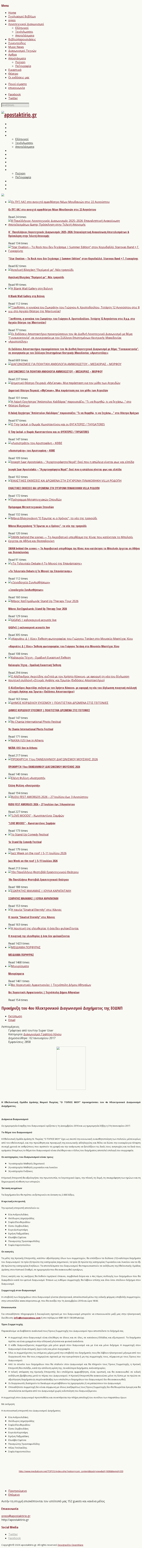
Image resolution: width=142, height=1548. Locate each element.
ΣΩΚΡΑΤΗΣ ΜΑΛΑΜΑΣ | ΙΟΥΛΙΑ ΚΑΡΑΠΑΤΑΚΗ (33, 898)
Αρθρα (12, 54)
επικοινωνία (16, 88)
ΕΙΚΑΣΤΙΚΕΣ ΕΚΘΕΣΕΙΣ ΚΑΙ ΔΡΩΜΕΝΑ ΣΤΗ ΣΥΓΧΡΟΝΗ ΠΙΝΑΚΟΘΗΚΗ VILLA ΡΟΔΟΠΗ (54, 488)
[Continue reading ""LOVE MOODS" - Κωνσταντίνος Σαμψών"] (36, 815)
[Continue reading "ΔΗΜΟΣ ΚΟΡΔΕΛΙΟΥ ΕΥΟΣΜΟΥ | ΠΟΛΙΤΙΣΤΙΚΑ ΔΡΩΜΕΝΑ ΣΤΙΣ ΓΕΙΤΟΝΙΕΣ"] (58, 703)
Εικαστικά (14, 70)
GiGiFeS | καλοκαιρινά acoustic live (29, 627)
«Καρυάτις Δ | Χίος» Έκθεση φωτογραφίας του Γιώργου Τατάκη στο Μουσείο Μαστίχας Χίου (63, 646)
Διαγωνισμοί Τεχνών (22, 51)
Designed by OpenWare (70, 1544)
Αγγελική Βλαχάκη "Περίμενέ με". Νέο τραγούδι (36, 277)
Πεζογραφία (23, 66)
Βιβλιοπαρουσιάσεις (22, 39)
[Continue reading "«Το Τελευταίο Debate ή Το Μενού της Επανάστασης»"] (45, 563)
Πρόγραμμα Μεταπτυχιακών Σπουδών (31, 507)
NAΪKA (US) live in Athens (22, 748)
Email (11, 1020)
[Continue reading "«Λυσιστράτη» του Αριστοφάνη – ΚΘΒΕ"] (35, 443)
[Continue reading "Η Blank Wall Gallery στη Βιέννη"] (30, 288)
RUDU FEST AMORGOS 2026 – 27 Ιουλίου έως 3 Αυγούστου (41, 804)
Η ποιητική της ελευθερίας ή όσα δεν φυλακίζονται (39, 936)
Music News (16, 47)
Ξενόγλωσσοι (24, 32)
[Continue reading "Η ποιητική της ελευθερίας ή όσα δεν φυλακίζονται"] (43, 928)
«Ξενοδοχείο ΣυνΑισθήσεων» (25, 590)
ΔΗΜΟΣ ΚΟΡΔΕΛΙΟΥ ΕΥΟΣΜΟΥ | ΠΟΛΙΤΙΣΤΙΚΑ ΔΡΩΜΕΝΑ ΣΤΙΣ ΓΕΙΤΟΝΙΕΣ (49, 710)
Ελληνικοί (22, 28)
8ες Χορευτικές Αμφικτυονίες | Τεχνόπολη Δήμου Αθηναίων (43, 992)
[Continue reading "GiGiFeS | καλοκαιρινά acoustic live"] (32, 620)
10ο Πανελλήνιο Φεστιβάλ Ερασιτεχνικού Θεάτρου (38, 879)
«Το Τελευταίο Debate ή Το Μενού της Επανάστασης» (40, 571)
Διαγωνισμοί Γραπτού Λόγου (42, 1034)
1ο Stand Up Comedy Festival (25, 842)
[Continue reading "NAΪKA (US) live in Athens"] (26, 740)
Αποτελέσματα (24, 35)
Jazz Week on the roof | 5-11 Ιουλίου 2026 (32, 861)
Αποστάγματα (17, 58)
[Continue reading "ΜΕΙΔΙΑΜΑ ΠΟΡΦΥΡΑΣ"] (24, 947)
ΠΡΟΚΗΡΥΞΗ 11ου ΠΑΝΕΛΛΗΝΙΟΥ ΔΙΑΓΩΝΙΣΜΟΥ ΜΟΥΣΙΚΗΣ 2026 (44, 767)
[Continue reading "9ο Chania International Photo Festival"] (34, 722)
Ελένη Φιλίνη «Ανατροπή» (24, 785)
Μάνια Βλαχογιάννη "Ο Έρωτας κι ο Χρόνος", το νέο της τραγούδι (47, 526)
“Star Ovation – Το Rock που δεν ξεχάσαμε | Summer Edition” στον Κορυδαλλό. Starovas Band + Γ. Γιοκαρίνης (73, 258)
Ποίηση (20, 62)
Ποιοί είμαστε (17, 84)
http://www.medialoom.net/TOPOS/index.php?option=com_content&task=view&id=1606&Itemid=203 (71, 1471)
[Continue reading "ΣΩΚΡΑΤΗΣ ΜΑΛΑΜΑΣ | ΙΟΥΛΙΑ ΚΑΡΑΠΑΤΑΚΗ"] (39, 891)
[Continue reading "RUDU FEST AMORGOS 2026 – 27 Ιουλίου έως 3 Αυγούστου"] (48, 797)
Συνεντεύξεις (17, 43)
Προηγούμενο (17, 1491)
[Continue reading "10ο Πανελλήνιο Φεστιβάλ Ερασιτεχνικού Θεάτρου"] (43, 872)
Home (12, 13)
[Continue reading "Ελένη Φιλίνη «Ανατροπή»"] (26, 778)
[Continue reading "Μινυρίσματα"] (18, 966)
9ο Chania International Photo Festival (30, 729)
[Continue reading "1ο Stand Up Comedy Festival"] (28, 834)
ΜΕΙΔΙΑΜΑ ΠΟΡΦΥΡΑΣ (21, 955)
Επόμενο (14, 1495)
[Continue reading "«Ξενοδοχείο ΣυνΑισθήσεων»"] (29, 582)
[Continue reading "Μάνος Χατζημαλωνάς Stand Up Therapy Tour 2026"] (43, 601)
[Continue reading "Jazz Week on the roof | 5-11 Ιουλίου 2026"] (37, 853)
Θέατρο (13, 74)
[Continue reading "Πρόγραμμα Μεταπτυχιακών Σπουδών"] (35, 499)
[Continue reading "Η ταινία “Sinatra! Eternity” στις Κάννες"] (35, 910)
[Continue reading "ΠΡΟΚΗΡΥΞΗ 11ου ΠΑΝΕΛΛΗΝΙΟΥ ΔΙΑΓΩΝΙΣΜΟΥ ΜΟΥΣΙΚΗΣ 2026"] (53, 759)
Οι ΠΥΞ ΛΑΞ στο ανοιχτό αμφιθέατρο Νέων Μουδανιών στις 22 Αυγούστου (52, 209)
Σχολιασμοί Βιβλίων (22, 16)
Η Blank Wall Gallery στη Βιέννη (26, 296)
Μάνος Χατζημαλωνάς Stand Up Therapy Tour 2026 (37, 609)
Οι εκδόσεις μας (18, 77)
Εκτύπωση (15, 1016)
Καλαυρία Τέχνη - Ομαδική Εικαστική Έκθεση (34, 665)
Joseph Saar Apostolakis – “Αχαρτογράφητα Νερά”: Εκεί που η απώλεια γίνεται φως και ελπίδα (65, 469)
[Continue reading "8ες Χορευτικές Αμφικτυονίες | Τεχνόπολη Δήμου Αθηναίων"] (49, 985)
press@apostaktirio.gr (15, 1516)
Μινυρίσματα (16, 974)
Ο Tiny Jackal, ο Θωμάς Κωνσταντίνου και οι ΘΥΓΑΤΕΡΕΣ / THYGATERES (48, 432)
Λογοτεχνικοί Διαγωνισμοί (26, 24)
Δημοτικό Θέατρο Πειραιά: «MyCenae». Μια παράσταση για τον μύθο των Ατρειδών (58, 390)
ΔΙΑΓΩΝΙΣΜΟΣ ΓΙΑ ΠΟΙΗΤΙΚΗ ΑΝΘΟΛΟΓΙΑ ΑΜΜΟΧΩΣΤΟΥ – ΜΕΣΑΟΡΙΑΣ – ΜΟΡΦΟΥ (55, 371)
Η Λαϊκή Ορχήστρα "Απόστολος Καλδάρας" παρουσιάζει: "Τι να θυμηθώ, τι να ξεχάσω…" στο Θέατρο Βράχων (73, 413)
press (12, 20)
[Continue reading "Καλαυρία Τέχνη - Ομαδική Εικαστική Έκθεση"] (39, 657)
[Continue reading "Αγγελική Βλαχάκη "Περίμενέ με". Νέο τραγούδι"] (41, 270)
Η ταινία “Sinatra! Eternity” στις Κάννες (31, 917)
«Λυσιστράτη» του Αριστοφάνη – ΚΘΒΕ (31, 450)
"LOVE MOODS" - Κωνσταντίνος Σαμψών (31, 823)
